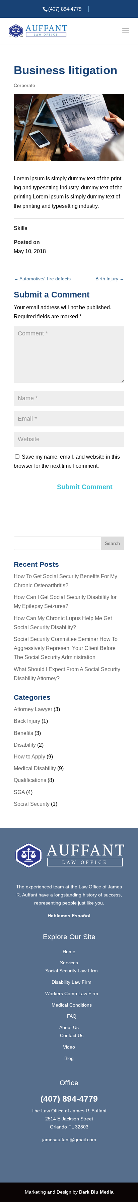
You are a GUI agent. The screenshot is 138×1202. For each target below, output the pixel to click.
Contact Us (71, 1035)
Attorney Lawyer (33, 709)
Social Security (32, 804)
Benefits (23, 733)
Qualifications (30, 780)
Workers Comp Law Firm (71, 993)
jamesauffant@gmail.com (69, 1139)
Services (69, 962)
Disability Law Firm (71, 982)
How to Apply (29, 756)
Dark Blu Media (96, 1192)
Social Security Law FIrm (71, 970)
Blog (69, 1058)
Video (69, 1047)
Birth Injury (109, 278)
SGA (19, 792)
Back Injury (27, 721)
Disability (25, 745)
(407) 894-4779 (69, 1098)
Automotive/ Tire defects (42, 278)
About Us (69, 1027)
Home (69, 951)
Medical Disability (35, 768)
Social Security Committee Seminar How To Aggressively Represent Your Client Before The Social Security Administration (66, 648)
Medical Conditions (72, 1005)
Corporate (24, 85)
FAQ (71, 1016)
